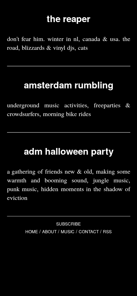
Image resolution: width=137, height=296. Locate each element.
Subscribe (68, 224)
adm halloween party (68, 150)
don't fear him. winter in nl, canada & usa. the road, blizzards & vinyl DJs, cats (68, 43)
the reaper (68, 18)
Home (31, 231)
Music (67, 231)
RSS (107, 231)
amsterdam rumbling (68, 84)
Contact (89, 231)
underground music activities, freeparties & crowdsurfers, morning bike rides (68, 109)
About (49, 231)
